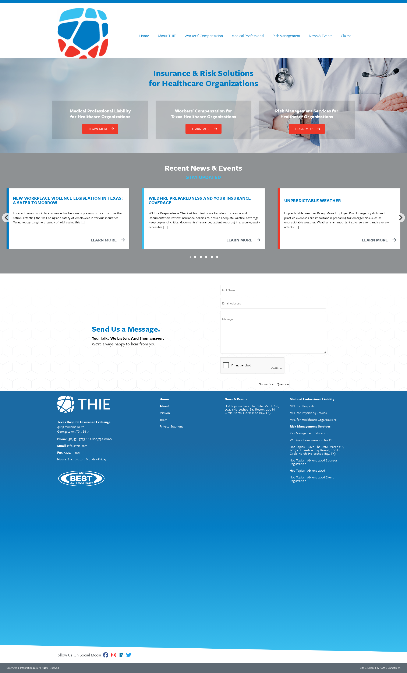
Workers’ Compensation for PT (311, 439)
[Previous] (6, 217)
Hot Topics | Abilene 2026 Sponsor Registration (313, 462)
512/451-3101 (72, 452)
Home (144, 35)
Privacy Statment (171, 426)
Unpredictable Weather (312, 200)
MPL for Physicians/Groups (308, 412)
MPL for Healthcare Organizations (313, 419)
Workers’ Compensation (203, 35)
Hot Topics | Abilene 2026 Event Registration (312, 479)
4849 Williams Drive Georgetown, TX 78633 (73, 429)
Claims (346, 35)
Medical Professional (247, 35)
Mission (165, 412)
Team (163, 419)
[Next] (400, 217)
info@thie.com (77, 445)
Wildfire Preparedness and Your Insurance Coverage (200, 200)
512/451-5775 (76, 438)
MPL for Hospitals (302, 406)
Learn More (239, 240)
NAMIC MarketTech (390, 668)
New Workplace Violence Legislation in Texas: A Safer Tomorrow (68, 200)
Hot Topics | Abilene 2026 (307, 470)
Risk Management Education (309, 433)
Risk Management (286, 35)
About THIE (167, 35)
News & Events (320, 35)
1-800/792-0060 (101, 438)
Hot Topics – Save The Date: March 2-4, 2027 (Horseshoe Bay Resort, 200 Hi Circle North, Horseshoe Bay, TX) (252, 409)
